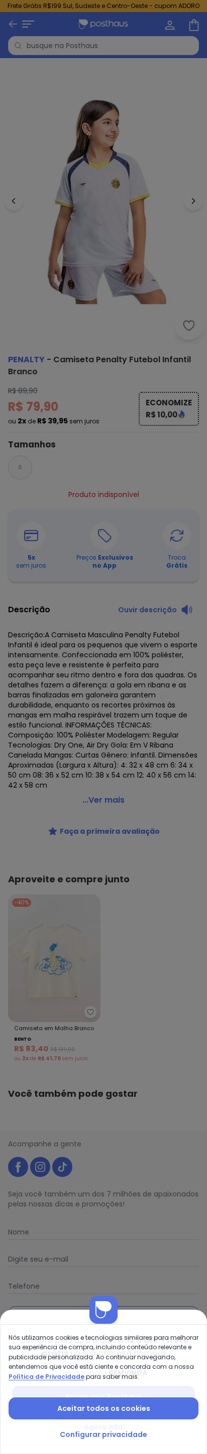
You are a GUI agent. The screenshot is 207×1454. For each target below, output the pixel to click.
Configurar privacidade (103, 1434)
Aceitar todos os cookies (103, 1408)
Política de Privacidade (46, 1376)
